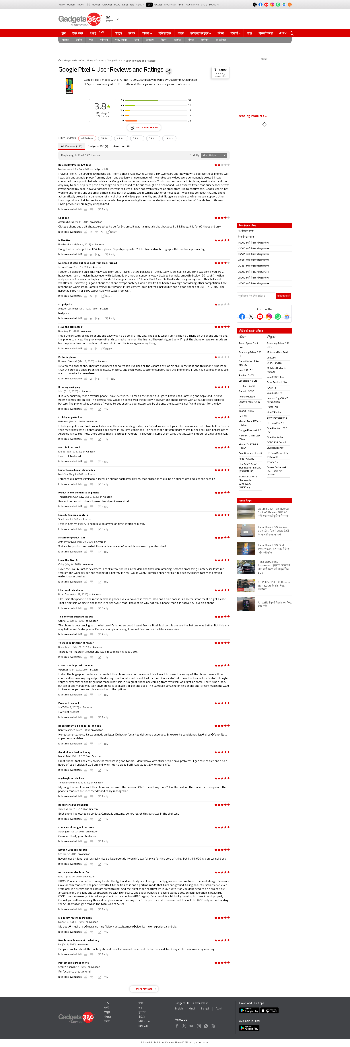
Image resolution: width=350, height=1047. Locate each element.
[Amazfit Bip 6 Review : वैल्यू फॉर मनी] (264, 610)
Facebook (177, 1025)
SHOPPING (170, 4)
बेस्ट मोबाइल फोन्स (246, 237)
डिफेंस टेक (165, 33)
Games (158, 4)
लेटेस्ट (242, 337)
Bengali (205, 1008)
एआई (97, 33)
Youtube (191, 1025)
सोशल (191, 40)
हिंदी (88, 4)
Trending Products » (252, 116)
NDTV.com (145, 1021)
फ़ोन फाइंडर (78, 60)
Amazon (121, 146)
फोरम (221, 33)
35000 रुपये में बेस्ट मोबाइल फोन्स (253, 278)
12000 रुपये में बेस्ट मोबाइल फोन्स (253, 248)
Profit (81, 4)
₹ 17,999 (221, 70)
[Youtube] (260, 316)
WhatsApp (206, 1025)
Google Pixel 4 (114, 60)
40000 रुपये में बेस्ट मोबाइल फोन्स (253, 283)
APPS (181, 4)
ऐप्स (91, 40)
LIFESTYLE (128, 4)
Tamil (218, 1008)
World (71, 4)
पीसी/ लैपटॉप (121, 40)
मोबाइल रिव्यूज (245, 500)
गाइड (181, 33)
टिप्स (137, 40)
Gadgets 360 (98, 146)
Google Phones (95, 60)
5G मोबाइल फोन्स (245, 231)
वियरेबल (204, 40)
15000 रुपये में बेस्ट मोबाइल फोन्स (253, 254)
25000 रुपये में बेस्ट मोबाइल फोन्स (253, 266)
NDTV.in (143, 1026)
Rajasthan (192, 4)
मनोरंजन (104, 40)
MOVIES (96, 4)
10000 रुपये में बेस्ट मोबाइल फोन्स (253, 243)
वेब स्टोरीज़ (221, 40)
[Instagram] (269, 316)
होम (64, 33)
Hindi (192, 1008)
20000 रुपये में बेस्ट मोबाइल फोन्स (253, 260)
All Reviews (71, 146)
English (179, 1008)
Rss (213, 1025)
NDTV (62, 4)
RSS (106, 1003)
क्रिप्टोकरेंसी (266, 33)
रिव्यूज (118, 33)
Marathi (214, 4)
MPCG (204, 4)
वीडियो (145, 33)
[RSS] (290, 5)
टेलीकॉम (149, 40)
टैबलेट (79, 40)
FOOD (117, 4)
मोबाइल (65, 40)
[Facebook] (242, 316)
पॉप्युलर (271, 337)
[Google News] (287, 316)
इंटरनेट (177, 40)
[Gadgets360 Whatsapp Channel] (278, 316)
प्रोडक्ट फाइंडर (199, 33)
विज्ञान (163, 40)
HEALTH (140, 4)
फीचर (132, 33)
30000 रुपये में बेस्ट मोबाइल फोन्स (253, 272)
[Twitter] (251, 316)
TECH (149, 4)
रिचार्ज (234, 33)
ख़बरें (106, 1008)
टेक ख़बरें (77, 33)
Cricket (107, 4)
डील (249, 33)
